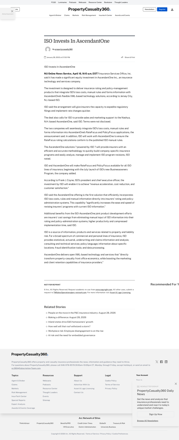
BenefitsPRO (66, 423)
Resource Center (95, 2)
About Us (78, 381)
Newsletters (149, 9)
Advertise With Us (82, 385)
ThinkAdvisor (24, 423)
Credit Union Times (85, 423)
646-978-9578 (68, 365)
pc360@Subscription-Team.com (26, 368)
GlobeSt (102, 423)
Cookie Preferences (120, 434)
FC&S (53, 2)
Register (162, 9)
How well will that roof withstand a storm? (69, 326)
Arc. (67, 434)
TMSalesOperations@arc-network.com (70, 292)
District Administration (87, 427)
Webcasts (82, 2)
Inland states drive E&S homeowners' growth (70, 322)
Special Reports (18, 400)
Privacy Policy (111, 388)
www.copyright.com (103, 290)
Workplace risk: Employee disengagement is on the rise (75, 331)
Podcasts (72, 2)
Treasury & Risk (119, 423)
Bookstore (108, 2)
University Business (108, 427)
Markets (15, 388)
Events (46, 396)
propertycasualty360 (64, 49)
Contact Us (78, 392)
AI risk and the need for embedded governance (71, 335)
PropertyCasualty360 (45, 423)
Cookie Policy (111, 381)
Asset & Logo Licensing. (120, 292)
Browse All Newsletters (147, 421)
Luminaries (62, 2)
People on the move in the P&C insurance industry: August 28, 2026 (82, 313)
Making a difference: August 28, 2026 (67, 317)
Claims (14, 385)
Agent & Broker (18, 381)
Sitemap (46, 400)
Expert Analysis (18, 404)
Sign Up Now (155, 414)
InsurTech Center (19, 396)
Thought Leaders (121, 2)
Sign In (139, 380)
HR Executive (68, 427)
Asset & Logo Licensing (84, 388)
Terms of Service (112, 385)
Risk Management (19, 392)
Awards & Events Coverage (23, 408)
